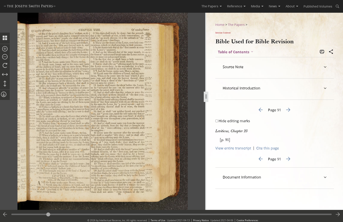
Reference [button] (234, 6)
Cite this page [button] (267, 148)
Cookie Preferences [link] (247, 220)
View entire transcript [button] (233, 148)
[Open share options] (331, 52)
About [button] (290, 6)
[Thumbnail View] (5, 38)
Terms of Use (158, 220)
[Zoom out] (5, 57)
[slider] (171, 214)
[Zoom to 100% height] (5, 84)
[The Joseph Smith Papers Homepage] (30, 7)
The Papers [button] (209, 6)
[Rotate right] (5, 65)
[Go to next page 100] (338, 214)
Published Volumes (317, 6)
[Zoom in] (5, 49)
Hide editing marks (234, 120)
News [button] (273, 6)
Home (219, 24)
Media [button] (255, 6)
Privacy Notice (201, 220)
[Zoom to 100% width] (5, 75)
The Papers (236, 24)
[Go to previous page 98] (5, 214)
